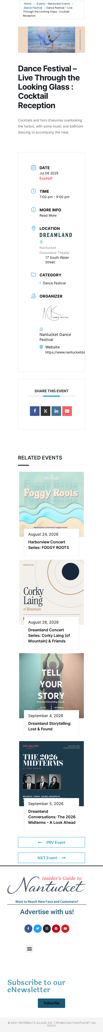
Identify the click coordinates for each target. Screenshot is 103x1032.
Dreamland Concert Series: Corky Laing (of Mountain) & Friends (49, 635)
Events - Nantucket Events (53, 3)
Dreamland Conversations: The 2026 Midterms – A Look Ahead (51, 817)
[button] (29, 949)
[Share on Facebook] (35, 411)
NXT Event (47, 857)
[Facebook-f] (28, 929)
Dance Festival (33, 7)
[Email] (67, 411)
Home (27, 3)
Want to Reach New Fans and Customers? (46, 902)
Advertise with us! (47, 912)
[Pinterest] (56, 929)
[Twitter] (38, 929)
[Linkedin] (56, 411)
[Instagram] (47, 929)
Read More (48, 215)
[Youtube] (65, 929)
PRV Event (55, 842)
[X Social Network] (45, 411)
